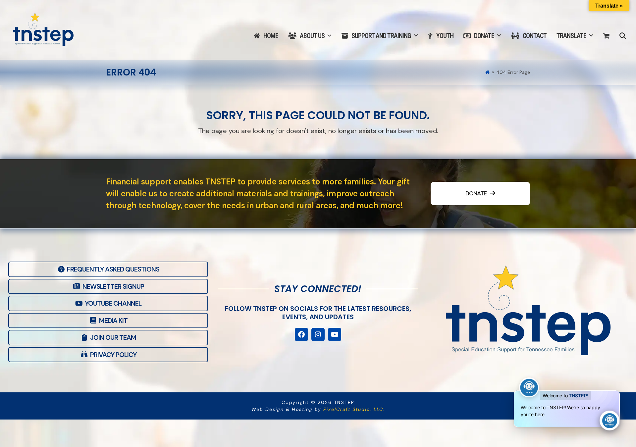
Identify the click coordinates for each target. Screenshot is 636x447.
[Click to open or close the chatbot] (609, 420)
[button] (606, 36)
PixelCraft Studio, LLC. (354, 409)
